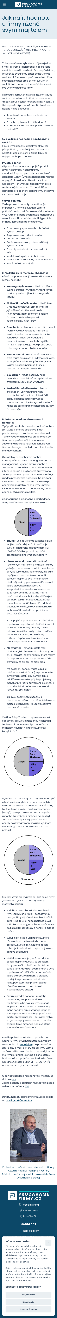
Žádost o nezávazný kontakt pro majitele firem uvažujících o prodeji (28, 1176)
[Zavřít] (48, 1243)
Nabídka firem (31, 1231)
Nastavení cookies (28, 1309)
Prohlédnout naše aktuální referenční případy (28, 1167)
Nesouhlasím (28, 1302)
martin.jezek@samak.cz (19, 1100)
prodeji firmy (26, 1044)
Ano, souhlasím (28, 1294)
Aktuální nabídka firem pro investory (28, 1170)
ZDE (14, 1079)
